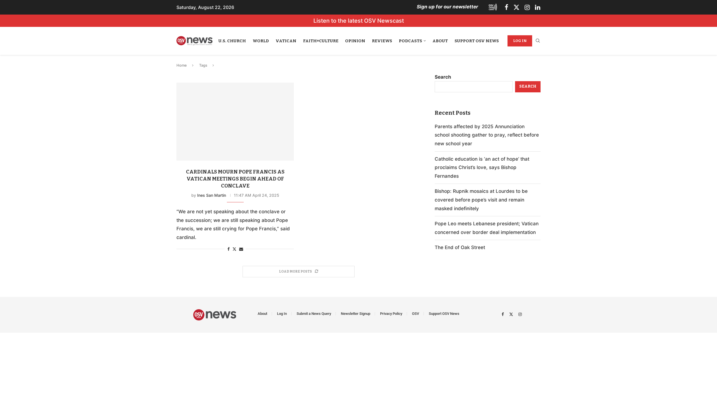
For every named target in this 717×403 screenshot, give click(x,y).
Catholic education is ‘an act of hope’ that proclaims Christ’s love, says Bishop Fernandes (482, 167)
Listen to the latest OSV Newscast (358, 20)
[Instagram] (527, 7)
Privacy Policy (391, 313)
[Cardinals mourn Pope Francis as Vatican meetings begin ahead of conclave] (235, 122)
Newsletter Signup (355, 313)
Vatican (286, 40)
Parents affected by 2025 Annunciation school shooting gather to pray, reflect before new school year (487, 135)
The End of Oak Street (460, 247)
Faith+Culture (320, 40)
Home (181, 65)
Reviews (382, 40)
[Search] (538, 41)
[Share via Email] (241, 249)
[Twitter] (516, 7)
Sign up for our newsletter (447, 7)
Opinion (355, 40)
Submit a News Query (314, 313)
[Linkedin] (538, 7)
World (261, 40)
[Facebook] (506, 7)
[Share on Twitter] (234, 249)
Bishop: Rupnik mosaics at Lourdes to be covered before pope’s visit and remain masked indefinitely (481, 199)
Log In (520, 41)
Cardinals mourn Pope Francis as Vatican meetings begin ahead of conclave (235, 179)
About (440, 40)
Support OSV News (477, 40)
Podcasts (410, 40)
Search (443, 77)
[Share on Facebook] (228, 249)
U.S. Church (232, 40)
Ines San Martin (211, 195)
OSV (415, 313)
